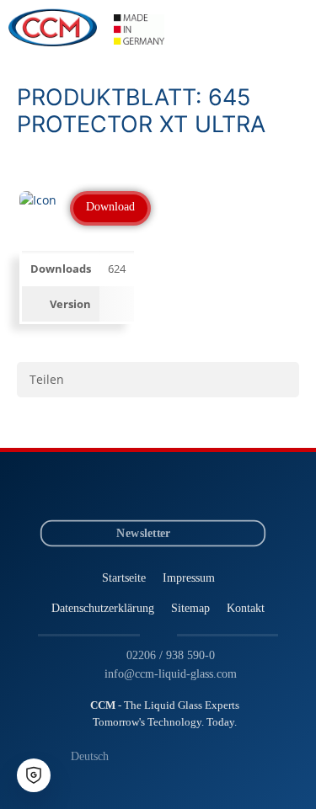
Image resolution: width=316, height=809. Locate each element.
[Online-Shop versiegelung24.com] (205, 489)
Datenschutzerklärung (102, 607)
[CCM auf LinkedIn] (111, 489)
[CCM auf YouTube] (143, 489)
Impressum (189, 576)
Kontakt (246, 607)
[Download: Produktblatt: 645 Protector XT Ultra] (37, 200)
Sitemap (190, 607)
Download (110, 206)
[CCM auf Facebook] (174, 489)
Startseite (124, 576)
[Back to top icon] (281, 774)
